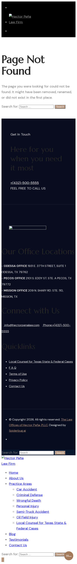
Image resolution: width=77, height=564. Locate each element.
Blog (12, 534)
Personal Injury (27, 506)
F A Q (12, 368)
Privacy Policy (18, 380)
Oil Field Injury (27, 517)
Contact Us (17, 386)
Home (13, 472)
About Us (16, 478)
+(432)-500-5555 (24, 183)
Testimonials (18, 539)
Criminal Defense (29, 495)
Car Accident (26, 489)
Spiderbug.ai (17, 431)
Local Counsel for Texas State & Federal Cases (41, 362)
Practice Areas (20, 484)
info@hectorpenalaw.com (21, 325)
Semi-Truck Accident (32, 511)
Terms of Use (18, 374)
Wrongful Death (28, 500)
